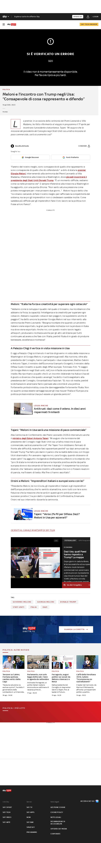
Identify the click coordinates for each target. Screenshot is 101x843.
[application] (20, 146)
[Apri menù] (4, 24)
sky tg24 (7, 812)
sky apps (31, 812)
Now (29, 817)
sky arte (6, 822)
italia (34, 607)
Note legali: (54, 802)
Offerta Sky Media (58, 829)
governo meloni (22, 602)
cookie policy (56, 812)
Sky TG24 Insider (89, 24)
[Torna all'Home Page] (11, 24)
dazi (45, 607)
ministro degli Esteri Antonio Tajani (30, 438)
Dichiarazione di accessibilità (57, 822)
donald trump (68, 602)
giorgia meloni (45, 602)
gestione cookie (57, 807)
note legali (55, 817)
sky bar (30, 822)
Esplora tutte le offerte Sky (27, 17)
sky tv (29, 807)
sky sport (7, 807)
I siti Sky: (6, 802)
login (95, 17)
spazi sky (31, 827)
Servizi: (29, 802)
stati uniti (18, 607)
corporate (55, 834)
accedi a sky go (87, 801)
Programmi (32, 832)
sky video (7, 817)
